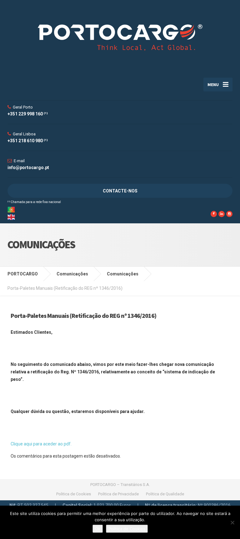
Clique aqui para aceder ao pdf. (41, 443)
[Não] (232, 522)
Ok (97, 528)
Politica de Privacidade (118, 494)
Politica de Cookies (73, 494)
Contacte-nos (120, 190)
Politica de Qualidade (165, 494)
